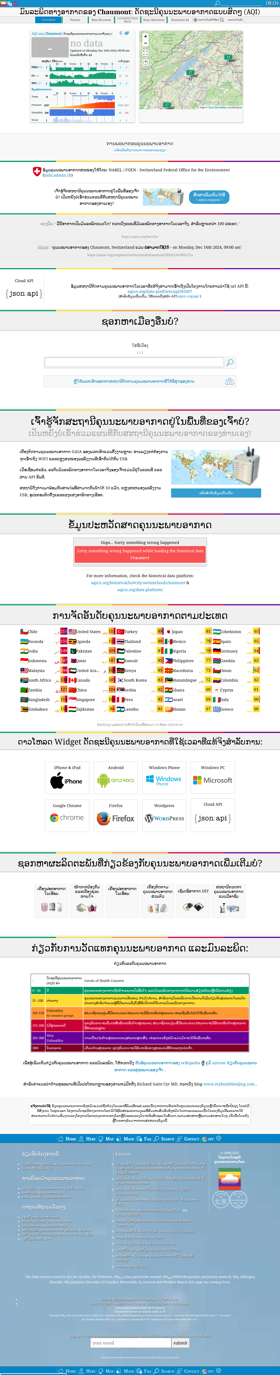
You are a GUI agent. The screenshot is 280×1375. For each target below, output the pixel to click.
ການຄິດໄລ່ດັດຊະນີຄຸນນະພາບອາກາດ (46, 1221)
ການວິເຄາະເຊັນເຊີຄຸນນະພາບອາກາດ (46, 1197)
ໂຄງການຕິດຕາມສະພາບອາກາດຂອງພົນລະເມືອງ (148, 1210)
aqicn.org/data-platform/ (140, 589)
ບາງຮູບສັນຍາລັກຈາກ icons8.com (139, 1237)
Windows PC (213, 767)
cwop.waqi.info (128, 1214)
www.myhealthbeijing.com (229, 1084)
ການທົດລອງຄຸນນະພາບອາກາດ (42, 1192)
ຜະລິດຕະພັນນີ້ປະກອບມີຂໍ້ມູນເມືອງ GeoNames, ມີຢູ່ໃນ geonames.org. (153, 1191)
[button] (167, 107)
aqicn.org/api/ (188, 296)
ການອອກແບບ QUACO (131, 1266)
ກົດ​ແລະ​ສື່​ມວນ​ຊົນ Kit (36, 1168)
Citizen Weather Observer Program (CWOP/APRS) (139, 1299)
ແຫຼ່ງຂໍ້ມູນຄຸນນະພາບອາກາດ (41, 1217)
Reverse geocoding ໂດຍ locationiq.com (146, 1243)
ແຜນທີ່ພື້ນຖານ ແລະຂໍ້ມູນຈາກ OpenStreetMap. (148, 1249)
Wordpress (164, 805)
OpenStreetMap (217, 107)
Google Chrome (67, 805)
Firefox (115, 805)
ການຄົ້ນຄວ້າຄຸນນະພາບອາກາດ (53, 1178)
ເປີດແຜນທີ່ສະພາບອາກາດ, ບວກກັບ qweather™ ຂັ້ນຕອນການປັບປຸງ (157, 1202)
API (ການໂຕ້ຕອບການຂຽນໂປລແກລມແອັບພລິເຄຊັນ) (57, 1234)
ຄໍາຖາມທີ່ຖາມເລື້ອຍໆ (44, 1206)
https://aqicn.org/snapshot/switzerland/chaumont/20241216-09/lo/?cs (140, 255)
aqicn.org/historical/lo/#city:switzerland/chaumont (138, 582)
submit (180, 1342)
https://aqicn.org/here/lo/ (140, 236)
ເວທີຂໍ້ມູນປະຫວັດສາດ (36, 1238)
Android (116, 767)
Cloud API (213, 804)
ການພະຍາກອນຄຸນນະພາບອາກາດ (44, 1225)
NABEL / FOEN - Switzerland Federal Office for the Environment (139, 1303)
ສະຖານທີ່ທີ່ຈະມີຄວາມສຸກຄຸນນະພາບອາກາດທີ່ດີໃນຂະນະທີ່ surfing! (154, 1257)
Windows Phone (164, 767)
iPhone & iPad (67, 767)
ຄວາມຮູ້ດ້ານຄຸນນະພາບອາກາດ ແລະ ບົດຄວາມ (53, 1188)
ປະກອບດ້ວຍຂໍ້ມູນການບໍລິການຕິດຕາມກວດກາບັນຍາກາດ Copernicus (153, 1223)
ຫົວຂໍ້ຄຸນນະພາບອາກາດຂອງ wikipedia (167, 1062)
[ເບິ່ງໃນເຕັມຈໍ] (126, 33)
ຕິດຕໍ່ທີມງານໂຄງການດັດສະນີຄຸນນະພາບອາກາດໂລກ (56, 1164)
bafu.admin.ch (57, 175)
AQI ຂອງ (47, 33)
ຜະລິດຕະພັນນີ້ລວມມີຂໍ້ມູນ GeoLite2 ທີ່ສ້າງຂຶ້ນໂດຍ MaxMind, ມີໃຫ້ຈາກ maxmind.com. (160, 1181)
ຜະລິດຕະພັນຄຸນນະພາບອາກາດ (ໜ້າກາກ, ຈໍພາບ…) (56, 1230)
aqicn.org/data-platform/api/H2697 (160, 291)
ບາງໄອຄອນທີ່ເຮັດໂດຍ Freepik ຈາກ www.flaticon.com (155, 1231)
